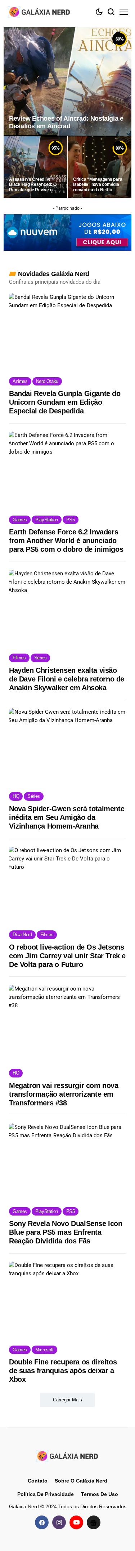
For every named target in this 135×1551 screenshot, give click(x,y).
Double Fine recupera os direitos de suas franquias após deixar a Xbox (63, 1370)
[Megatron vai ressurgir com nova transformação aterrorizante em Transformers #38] (67, 1023)
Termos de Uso (99, 1494)
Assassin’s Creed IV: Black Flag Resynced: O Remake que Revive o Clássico (33, 184)
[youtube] (76, 1522)
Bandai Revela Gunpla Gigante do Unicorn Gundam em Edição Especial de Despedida (65, 402)
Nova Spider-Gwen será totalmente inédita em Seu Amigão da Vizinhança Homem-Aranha (66, 817)
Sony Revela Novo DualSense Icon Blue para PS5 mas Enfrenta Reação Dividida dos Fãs (65, 1232)
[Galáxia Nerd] (39, 11)
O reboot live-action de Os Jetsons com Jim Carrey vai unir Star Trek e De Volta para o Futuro (67, 955)
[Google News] (93, 1522)
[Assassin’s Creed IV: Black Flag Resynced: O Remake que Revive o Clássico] (35, 167)
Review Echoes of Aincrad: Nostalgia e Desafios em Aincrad (66, 122)
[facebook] (42, 1522)
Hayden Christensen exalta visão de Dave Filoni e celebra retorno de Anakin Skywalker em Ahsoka (66, 679)
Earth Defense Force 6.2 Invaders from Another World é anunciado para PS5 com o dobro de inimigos (66, 540)
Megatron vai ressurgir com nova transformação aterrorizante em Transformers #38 (63, 1094)
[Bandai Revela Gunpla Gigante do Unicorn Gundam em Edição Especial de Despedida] (67, 331)
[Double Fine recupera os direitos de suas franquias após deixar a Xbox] (67, 1300)
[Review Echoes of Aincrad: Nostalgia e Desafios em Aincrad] (67, 81)
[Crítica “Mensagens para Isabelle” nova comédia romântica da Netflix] (99, 167)
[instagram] (59, 1522)
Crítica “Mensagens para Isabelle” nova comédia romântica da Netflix (97, 184)
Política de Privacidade (45, 1494)
